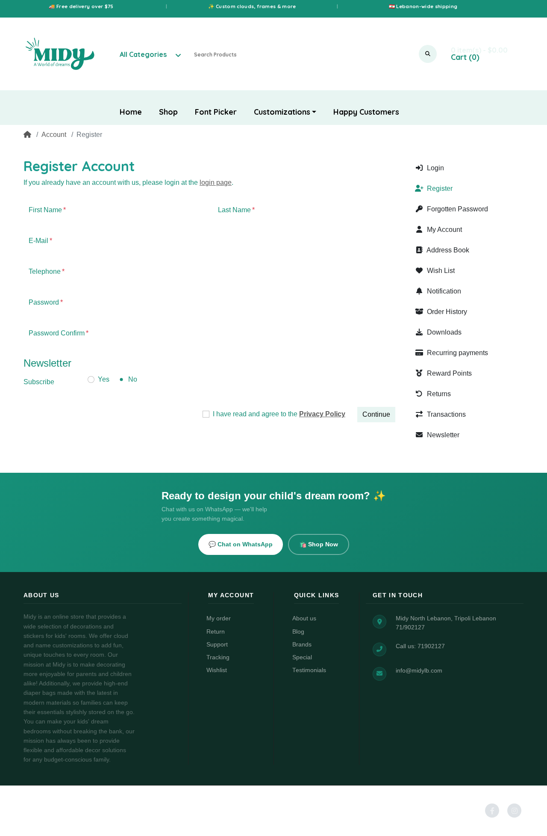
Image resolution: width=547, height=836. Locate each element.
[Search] (428, 54)
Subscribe (39, 381)
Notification (443, 291)
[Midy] (60, 54)
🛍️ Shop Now (318, 544)
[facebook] (489, 810)
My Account (443, 229)
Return (215, 631)
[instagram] (511, 810)
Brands (302, 644)
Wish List (440, 270)
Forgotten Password (456, 209)
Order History (446, 311)
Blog (298, 631)
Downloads (443, 332)
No (132, 379)
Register (439, 188)
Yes (103, 379)
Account (53, 134)
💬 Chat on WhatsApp (241, 544)
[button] (285, 112)
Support (217, 644)
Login (434, 168)
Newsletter (442, 435)
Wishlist (216, 670)
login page (216, 182)
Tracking (217, 657)
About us (304, 618)
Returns (438, 393)
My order (218, 618)
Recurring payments (456, 352)
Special (302, 657)
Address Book (447, 250)
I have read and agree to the (279, 414)
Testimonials (309, 670)
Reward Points (448, 373)
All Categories (143, 54)
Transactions (445, 414)
